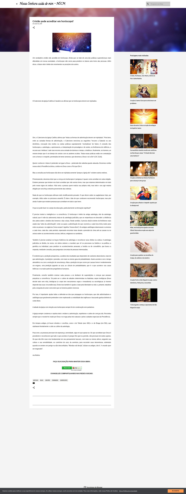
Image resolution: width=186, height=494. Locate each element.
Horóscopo (63, 380)
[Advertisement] (72, 82)
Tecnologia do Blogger (94, 487)
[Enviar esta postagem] (34, 383)
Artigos (35, 380)
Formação (55, 380)
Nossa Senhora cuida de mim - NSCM (42, 4)
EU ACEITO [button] (175, 491)
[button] (34, 27)
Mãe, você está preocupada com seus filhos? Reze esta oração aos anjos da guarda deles (142, 230)
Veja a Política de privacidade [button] (128, 491)
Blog (41, 380)
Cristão (47, 380)
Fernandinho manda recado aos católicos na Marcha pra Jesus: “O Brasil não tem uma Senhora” (143, 153)
